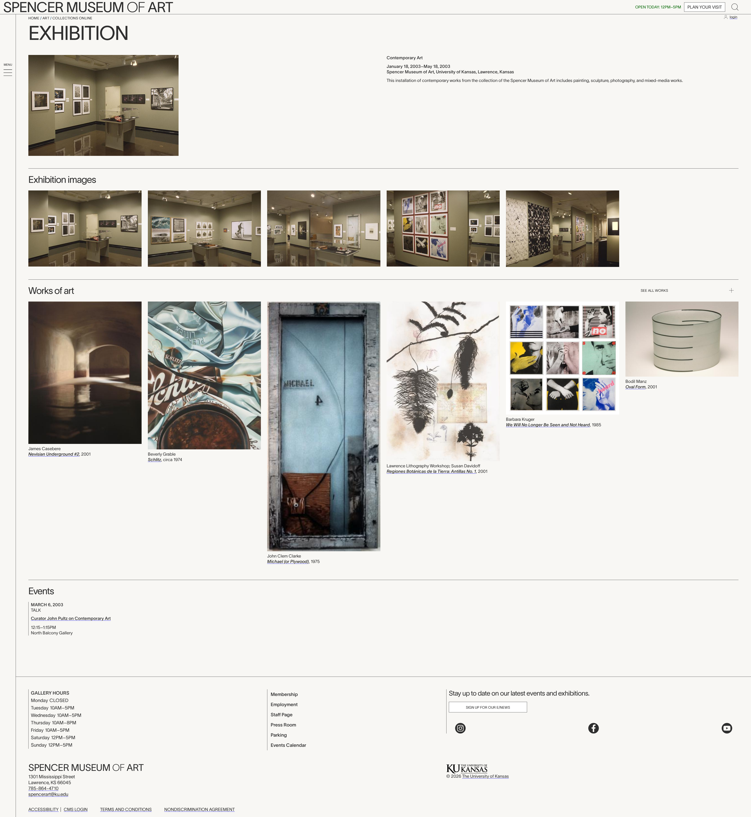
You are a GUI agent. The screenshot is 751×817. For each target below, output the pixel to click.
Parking (279, 735)
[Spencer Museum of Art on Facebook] (593, 728)
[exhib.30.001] (85, 228)
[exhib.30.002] (204, 228)
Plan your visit (704, 7)
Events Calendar (288, 745)
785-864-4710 (43, 788)
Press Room (283, 724)
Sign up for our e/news (488, 707)
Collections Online (72, 18)
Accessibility (43, 809)
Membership (284, 694)
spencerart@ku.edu (48, 794)
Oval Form (635, 386)
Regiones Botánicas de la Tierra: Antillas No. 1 (431, 471)
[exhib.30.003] (323, 228)
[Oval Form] (682, 339)
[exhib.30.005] (562, 228)
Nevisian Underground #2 (53, 454)
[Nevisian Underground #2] (85, 373)
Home (34, 18)
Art (46, 18)
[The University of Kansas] (466, 768)
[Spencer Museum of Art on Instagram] (460, 728)
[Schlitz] (204, 375)
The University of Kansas (485, 776)
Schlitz (154, 459)
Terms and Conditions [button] (126, 809)
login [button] (733, 17)
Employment (284, 704)
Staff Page (282, 714)
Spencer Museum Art (86, 767)
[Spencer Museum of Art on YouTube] (727, 728)
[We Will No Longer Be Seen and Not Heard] (562, 358)
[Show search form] (734, 7)
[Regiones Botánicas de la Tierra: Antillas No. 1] (443, 382)
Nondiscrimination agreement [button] (199, 809)
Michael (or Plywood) (288, 561)
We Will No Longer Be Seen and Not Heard (548, 424)
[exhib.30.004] (443, 228)
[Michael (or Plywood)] (323, 427)
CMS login (76, 809)
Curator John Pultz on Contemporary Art (71, 618)
